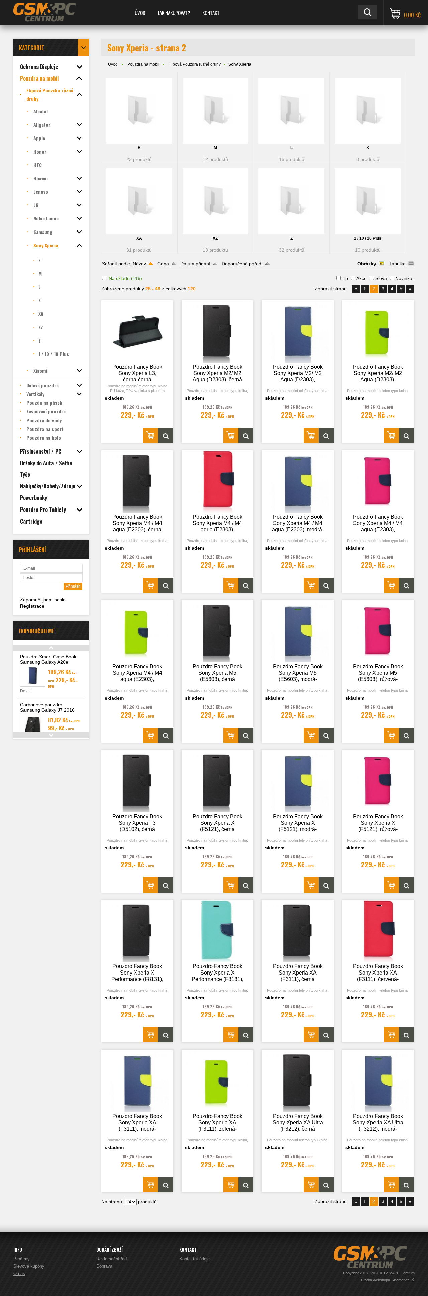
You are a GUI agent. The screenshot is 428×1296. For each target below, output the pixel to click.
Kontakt (211, 12)
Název (139, 263)
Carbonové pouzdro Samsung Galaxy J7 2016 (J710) (47, 710)
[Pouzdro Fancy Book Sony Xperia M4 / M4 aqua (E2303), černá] (137, 481)
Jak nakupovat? (173, 12)
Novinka (403, 278)
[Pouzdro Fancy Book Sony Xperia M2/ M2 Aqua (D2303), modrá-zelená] (298, 331)
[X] (368, 111)
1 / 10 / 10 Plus (367, 238)
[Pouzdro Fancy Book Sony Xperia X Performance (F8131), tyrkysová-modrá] (218, 931)
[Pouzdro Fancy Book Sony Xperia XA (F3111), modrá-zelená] (137, 1081)
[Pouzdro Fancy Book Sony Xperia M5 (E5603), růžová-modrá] (378, 631)
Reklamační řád (111, 1258)
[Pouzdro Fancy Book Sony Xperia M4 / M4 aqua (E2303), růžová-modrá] (378, 481)
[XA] (139, 201)
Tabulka (397, 263)
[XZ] (215, 201)
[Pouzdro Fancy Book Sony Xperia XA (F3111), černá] (298, 931)
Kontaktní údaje (194, 1258)
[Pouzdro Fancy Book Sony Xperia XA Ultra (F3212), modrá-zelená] (378, 1081)
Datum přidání (195, 263)
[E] (139, 111)
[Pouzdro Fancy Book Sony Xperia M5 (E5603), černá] (218, 631)
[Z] (291, 201)
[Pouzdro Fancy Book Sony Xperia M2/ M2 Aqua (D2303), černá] (218, 331)
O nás (19, 1273)
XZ (215, 238)
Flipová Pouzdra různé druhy (194, 64)
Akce (361, 278)
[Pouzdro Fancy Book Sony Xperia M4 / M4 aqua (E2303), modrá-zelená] (298, 481)
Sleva (381, 278)
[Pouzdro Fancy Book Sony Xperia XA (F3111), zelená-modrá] (218, 1081)
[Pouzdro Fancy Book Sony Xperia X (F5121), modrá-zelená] (298, 781)
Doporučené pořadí (242, 263)
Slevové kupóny (28, 1266)
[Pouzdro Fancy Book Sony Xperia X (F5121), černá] (218, 781)
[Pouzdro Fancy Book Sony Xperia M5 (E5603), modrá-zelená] (298, 631)
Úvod (140, 12)
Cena (163, 263)
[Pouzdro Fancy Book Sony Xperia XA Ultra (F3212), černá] (298, 1081)
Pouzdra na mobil (143, 64)
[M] (215, 111)
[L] (291, 111)
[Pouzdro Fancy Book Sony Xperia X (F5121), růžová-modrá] (378, 781)
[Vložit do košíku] (150, 435)
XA (139, 238)
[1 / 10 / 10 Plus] (368, 201)
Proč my (21, 1258)
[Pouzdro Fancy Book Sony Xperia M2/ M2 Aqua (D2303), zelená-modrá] (378, 331)
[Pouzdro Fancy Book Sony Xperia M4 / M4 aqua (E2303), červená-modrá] (218, 481)
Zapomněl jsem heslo (43, 600)
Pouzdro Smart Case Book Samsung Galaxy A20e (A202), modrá (48, 662)
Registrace (32, 606)
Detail (25, 691)
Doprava (104, 1266)
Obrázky (366, 263)
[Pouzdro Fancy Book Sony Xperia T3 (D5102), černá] (137, 781)
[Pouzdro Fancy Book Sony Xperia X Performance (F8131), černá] (137, 931)
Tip (345, 278)
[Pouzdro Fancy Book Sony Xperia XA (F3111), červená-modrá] (378, 931)
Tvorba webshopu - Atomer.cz (385, 1280)
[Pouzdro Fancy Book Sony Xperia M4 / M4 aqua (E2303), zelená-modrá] (137, 631)
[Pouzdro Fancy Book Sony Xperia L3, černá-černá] (137, 331)
